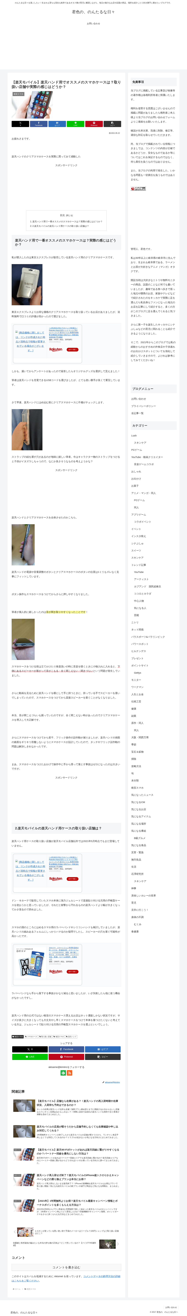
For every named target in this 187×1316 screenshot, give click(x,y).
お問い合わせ (138, 398)
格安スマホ (19, 1037)
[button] (112, 124)
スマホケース (32, 1037)
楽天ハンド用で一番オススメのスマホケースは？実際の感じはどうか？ (67, 221)
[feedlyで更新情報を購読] (63, 1073)
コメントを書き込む (66, 1267)
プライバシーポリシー (143, 406)
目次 (62, 215)
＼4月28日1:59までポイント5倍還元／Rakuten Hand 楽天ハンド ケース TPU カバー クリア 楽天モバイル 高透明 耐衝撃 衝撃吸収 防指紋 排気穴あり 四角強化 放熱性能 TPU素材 (64, 332)
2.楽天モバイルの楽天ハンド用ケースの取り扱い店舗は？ (60, 226)
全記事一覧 (137, 413)
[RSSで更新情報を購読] (69, 1073)
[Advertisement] (93, 50)
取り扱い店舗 (46, 1037)
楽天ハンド (72, 1037)
